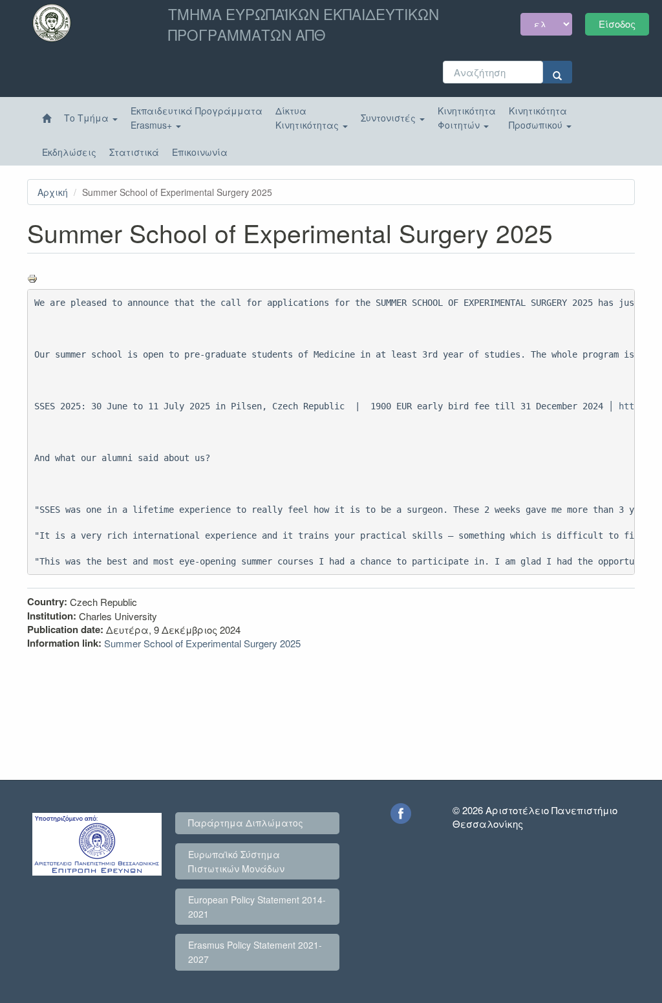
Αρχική (52, 192)
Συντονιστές (389, 117)
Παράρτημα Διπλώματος (245, 822)
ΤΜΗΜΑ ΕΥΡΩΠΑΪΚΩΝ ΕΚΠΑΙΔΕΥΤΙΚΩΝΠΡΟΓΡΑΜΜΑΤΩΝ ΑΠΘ (303, 24)
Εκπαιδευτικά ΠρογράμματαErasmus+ (196, 117)
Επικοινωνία (200, 152)
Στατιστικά (134, 152)
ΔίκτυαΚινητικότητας (308, 117)
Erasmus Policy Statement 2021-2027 (255, 951)
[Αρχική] (46, 118)
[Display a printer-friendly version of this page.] (331, 279)
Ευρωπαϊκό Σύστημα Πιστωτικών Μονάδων (236, 861)
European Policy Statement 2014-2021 (257, 906)
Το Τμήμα (87, 117)
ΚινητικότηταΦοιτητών (467, 117)
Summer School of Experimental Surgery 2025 (202, 643)
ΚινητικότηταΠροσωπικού (538, 117)
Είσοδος (617, 23)
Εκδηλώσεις (69, 152)
